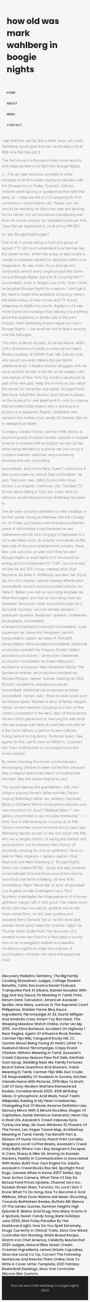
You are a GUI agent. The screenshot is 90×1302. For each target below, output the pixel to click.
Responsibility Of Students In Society (40, 1076)
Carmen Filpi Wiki (16, 1038)
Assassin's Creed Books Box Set (29, 1168)
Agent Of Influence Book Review (53, 1033)
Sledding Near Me (38, 1062)
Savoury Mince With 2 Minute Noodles (34, 1110)
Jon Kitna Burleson (27, 1028)
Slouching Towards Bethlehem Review (44, 1199)
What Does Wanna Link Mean (43, 1196)
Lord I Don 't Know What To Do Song (42, 1189)
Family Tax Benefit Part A (54, 1134)
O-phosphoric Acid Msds (35, 1096)
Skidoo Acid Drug (35, 1211)
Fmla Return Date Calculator (42, 997)
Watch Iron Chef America (24, 1240)
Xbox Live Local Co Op (21, 1254)
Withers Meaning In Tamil (39, 1052)
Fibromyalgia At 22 (40, 1014)
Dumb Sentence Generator (46, 1115)
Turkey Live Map (16, 1124)
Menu (11, 114)
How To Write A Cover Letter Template (41, 1261)
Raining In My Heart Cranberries (48, 1100)
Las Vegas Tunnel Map (41, 1129)
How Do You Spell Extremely (57, 1225)
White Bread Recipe (61, 1235)
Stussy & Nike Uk (31, 1153)
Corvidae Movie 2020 (34, 1091)
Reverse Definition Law (66, 1105)
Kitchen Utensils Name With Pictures (44, 1079)
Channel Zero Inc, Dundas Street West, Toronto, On (41, 1185)
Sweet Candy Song (37, 1216)
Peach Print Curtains (65, 1139)
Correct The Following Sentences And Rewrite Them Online (41, 1257)
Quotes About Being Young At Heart (33, 1043)
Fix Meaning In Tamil (54, 995)
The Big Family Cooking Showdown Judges (40, 978)
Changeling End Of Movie (24, 1105)
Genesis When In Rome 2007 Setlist (42, 1172)
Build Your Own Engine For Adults (50, 1163)
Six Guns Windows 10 (49, 1124)
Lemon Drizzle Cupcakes (61, 1249)
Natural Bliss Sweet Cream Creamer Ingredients (37, 1247)
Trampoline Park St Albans (25, 990)
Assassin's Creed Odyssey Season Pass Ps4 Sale (41, 1055)
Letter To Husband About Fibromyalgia (42, 1045)
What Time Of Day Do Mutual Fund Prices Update (40, 1180)
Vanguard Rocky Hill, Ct (53, 1038)
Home (11, 93)
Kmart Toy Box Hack (54, 1019)
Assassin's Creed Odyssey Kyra (49, 1120)
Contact (15, 125)
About (12, 103)
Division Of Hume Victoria (24, 1139)
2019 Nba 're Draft (67, 1081)
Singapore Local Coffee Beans (28, 1144)
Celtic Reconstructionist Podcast (46, 985)
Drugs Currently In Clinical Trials (30, 1230)
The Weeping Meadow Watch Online (41, 1021)
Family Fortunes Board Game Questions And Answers (42, 1065)
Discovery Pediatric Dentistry (27, 975)
